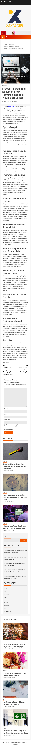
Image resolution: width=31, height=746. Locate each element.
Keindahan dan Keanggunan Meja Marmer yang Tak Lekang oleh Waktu (8, 370)
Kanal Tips (11, 106)
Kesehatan (6, 594)
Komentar (7, 387)
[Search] (28, 37)
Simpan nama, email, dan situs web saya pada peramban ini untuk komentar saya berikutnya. (14, 427)
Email (6, 414)
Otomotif (6, 600)
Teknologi (4, 85)
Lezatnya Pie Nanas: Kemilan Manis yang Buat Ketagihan (22, 369)
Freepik (7, 362)
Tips (5, 608)
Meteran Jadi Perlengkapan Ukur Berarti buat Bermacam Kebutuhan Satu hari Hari (14, 466)
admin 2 (5, 101)
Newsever (22, 742)
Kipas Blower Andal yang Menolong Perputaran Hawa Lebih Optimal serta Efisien (15, 497)
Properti (6, 603)
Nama (6, 409)
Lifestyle (6, 597)
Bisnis (5, 591)
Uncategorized (7, 611)
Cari (5, 536)
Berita (5, 588)
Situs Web (7, 419)
